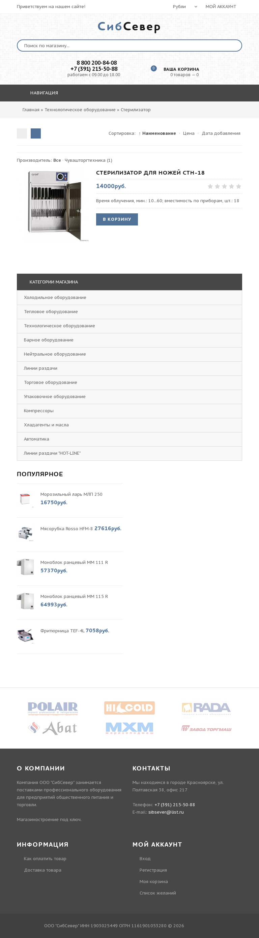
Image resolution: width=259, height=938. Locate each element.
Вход (145, 858)
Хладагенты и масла (46, 425)
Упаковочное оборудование (55, 396)
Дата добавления (221, 133)
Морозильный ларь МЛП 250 (71, 494)
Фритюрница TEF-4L (62, 631)
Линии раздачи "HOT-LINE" (52, 453)
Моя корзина (154, 881)
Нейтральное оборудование (55, 354)
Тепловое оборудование (51, 311)
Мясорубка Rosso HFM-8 (66, 529)
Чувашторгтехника (88, 160)
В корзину (117, 219)
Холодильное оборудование (55, 297)
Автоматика (36, 439)
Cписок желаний (158, 893)
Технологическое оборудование (59, 326)
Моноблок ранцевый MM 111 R (74, 562)
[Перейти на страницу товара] (53, 205)
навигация (43, 93)
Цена (189, 133)
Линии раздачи (40, 368)
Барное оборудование (49, 340)
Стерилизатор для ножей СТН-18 (150, 173)
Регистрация (153, 870)
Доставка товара (42, 870)
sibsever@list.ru (166, 812)
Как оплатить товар (45, 858)
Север (129, 27)
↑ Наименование (157, 133)
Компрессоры (39, 411)
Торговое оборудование (50, 382)
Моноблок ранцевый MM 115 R (74, 596)
